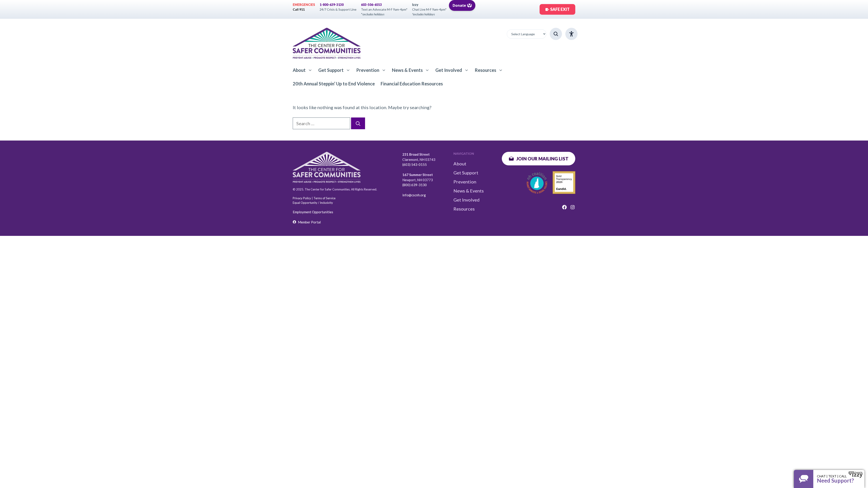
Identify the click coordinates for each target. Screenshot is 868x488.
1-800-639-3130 (332, 5)
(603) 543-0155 (414, 164)
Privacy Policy (302, 198)
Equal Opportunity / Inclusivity (313, 202)
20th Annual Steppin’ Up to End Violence (334, 83)
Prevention (367, 70)
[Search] (358, 123)
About (299, 70)
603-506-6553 (371, 5)
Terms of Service (324, 198)
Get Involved (448, 70)
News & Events (407, 70)
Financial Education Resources (412, 83)
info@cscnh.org (414, 195)
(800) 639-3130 (414, 185)
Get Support (331, 70)
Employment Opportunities (313, 212)
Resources (485, 70)
